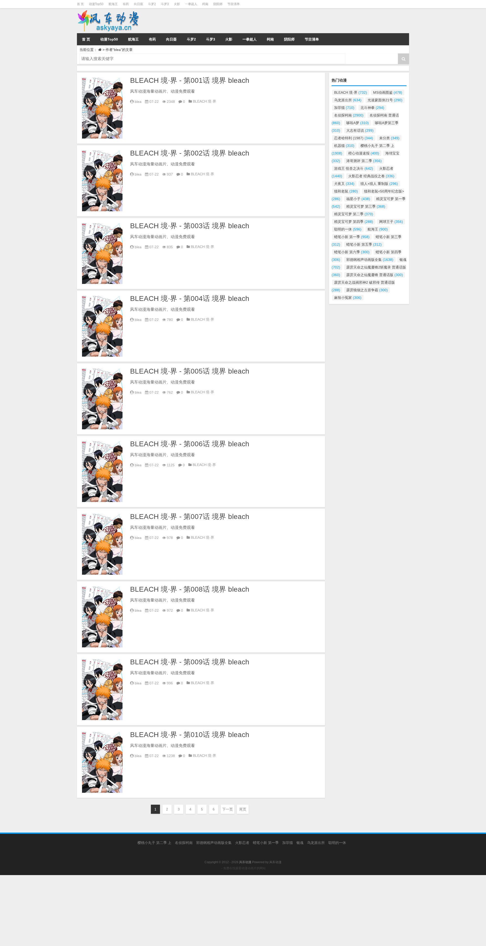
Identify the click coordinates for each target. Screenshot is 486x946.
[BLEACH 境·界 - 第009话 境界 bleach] (102, 689)
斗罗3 (165, 4)
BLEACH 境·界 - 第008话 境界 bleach (189, 589)
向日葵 (138, 4)
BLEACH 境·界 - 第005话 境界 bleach (189, 371)
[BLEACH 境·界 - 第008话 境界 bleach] (102, 617)
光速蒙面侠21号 (385, 100)
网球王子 (391, 222)
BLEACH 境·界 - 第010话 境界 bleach (189, 735)
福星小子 (358, 199)
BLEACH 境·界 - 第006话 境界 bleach (189, 444)
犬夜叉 (344, 184)
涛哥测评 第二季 (364, 161)
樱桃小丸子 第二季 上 (154, 843)
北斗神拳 (372, 108)
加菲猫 (344, 108)
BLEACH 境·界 (204, 101)
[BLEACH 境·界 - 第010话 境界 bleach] (102, 762)
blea (138, 102)
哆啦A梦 (357, 123)
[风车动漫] (128, 20)
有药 (126, 4)
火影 (177, 4)
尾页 (242, 809)
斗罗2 (152, 4)
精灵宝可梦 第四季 (353, 222)
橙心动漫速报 (363, 153)
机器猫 (344, 146)
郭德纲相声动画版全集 (369, 260)
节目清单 (234, 4)
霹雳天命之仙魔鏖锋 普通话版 (374, 275)
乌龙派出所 (347, 100)
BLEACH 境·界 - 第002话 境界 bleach (189, 153)
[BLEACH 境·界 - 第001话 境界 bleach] (102, 108)
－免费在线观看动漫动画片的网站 (243, 868)
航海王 (113, 4)
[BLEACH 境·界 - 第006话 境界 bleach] (102, 471)
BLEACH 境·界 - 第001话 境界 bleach (189, 80)
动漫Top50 (96, 4)
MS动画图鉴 (387, 92)
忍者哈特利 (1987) (353, 138)
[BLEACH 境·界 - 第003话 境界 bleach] (102, 253)
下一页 (227, 809)
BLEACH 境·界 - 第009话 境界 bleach (189, 662)
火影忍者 (242, 843)
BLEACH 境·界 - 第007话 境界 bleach (189, 516)
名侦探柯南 (348, 115)
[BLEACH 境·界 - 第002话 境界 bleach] (102, 180)
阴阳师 (217, 4)
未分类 (389, 138)
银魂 (299, 843)
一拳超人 (191, 4)
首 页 (80, 4)
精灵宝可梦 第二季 (353, 214)
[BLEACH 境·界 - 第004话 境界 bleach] (102, 326)
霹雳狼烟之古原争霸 (367, 290)
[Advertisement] (152, 910)
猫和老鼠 (346, 191)
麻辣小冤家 (347, 298)
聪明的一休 (347, 229)
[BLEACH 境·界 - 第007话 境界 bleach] (102, 544)
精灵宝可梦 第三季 (365, 206)
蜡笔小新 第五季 (364, 244)
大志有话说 (360, 130)
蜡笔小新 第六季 (352, 252)
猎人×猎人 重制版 (379, 184)
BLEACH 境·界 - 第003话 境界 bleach (189, 226)
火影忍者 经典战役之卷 (371, 176)
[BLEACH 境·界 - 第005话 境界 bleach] (102, 398)
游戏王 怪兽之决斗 (353, 168)
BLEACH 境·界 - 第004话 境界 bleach (189, 298)
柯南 (205, 4)
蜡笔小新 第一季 (352, 237)
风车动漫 (275, 862)
